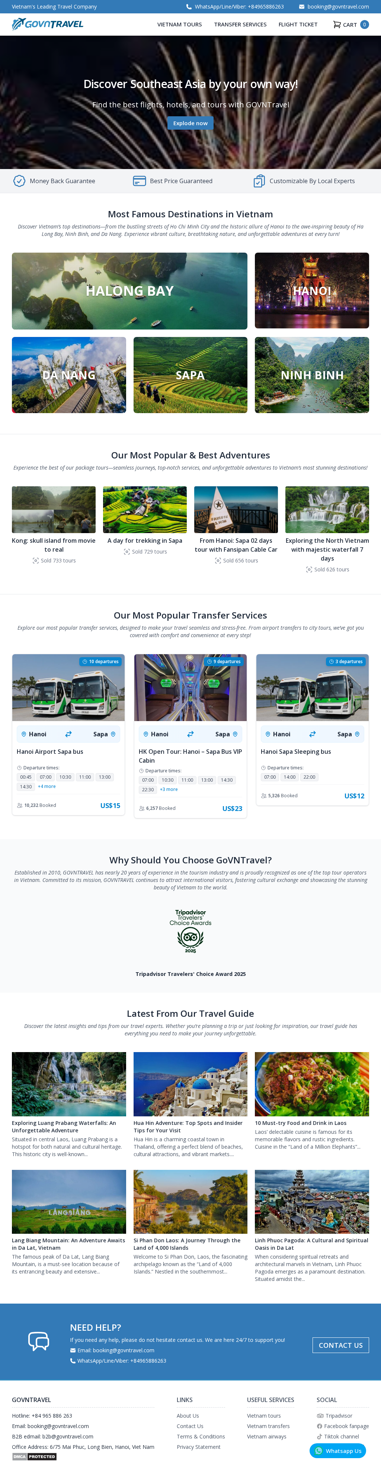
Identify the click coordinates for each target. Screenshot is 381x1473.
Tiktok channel (341, 1436)
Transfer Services (240, 24)
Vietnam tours (264, 1415)
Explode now (190, 123)
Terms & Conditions (201, 1436)
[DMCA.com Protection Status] (83, 1456)
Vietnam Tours (179, 24)
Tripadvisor (339, 1415)
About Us (188, 1415)
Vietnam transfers (268, 1426)
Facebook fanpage (346, 1426)
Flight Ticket (298, 24)
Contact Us (190, 1426)
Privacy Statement (199, 1446)
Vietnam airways (266, 1436)
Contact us (341, 1345)
